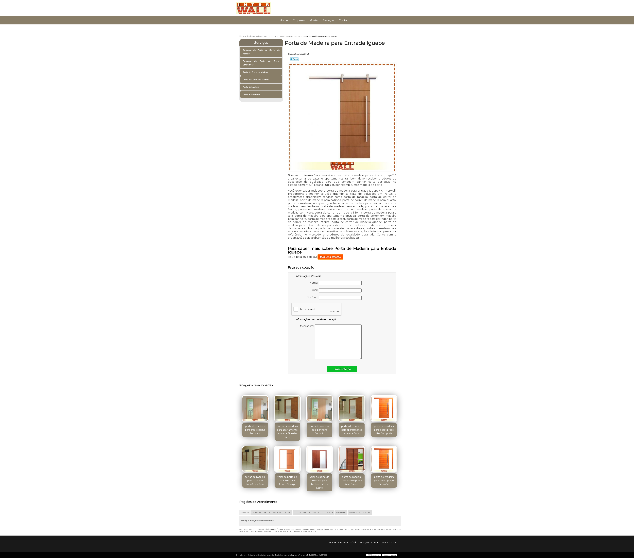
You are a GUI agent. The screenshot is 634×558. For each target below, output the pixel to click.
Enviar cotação (342, 369)
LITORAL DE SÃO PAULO (306, 512)
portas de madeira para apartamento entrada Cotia (351, 430)
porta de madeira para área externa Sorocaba (255, 430)
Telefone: (313, 297)
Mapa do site (389, 542)
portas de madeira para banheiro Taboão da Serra (255, 480)
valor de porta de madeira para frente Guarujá (287, 480)
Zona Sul (367, 512)
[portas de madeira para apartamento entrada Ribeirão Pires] (287, 408)
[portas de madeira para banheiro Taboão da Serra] (255, 459)
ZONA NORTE (259, 512)
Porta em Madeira (251, 94)
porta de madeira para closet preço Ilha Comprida (384, 430)
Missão (314, 20)
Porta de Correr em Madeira (256, 79)
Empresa (299, 20)
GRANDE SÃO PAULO (280, 512)
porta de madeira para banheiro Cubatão (319, 430)
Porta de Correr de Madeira (255, 72)
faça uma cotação (330, 256)
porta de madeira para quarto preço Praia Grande (352, 480)
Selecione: (245, 512)
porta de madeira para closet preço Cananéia (384, 480)
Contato (344, 20)
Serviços (328, 20)
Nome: (314, 282)
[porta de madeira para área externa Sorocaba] (255, 408)
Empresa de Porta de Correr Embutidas (261, 63)
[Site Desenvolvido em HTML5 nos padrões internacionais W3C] (373, 555)
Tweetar (294, 59)
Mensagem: (307, 325)
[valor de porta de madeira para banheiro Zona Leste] (319, 459)
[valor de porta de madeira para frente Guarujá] (287, 459)
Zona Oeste (354, 512)
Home (284, 20)
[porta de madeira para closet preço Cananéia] (384, 459)
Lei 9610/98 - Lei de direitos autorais (301, 531)
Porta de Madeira (251, 87)
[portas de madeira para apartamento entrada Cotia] (351, 408)
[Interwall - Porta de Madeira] (255, 6)
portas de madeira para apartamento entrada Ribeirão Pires (287, 432)
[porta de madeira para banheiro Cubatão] (319, 408)
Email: (315, 289)
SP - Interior (327, 512)
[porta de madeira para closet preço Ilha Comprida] (384, 408)
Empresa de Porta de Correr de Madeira (261, 52)
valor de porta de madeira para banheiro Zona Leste (319, 482)
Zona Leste (341, 512)
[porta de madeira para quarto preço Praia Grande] (351, 459)
